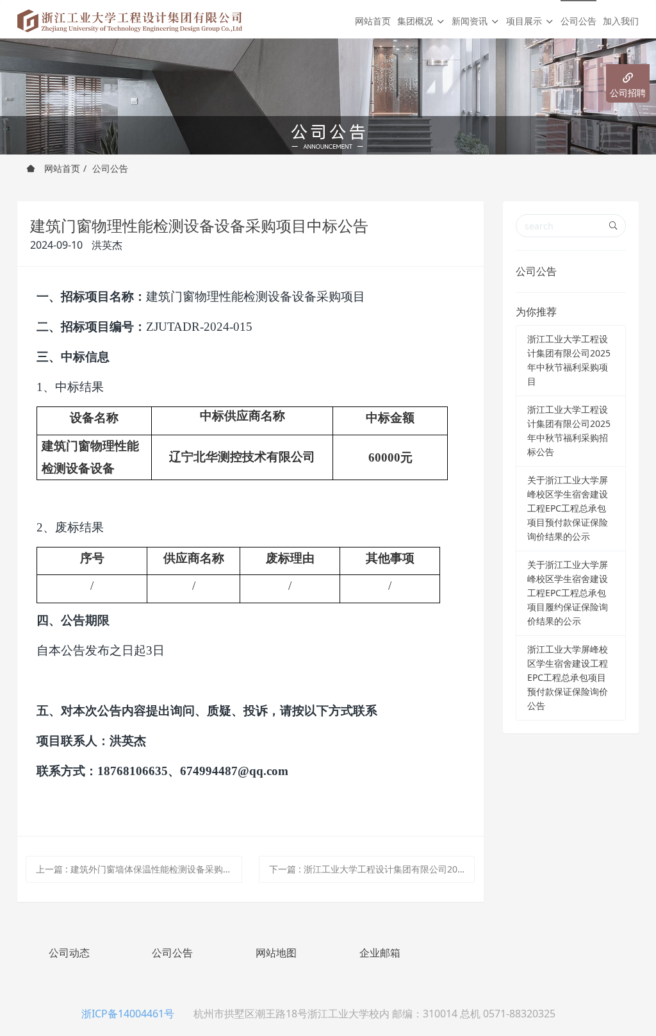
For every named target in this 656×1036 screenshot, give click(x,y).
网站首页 (373, 21)
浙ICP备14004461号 (127, 1014)
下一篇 (372, 869)
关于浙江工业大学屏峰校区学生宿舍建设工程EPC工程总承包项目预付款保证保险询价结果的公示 (567, 508)
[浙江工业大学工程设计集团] (129, 19)
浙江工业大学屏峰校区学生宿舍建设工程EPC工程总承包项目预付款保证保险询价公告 (567, 677)
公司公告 (110, 168)
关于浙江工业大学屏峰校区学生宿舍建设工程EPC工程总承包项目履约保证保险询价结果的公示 (567, 592)
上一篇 (139, 869)
